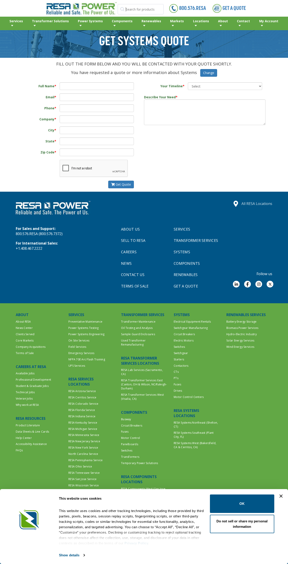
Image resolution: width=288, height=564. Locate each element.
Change (208, 73)
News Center (24, 328)
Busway (126, 419)
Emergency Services (81, 353)
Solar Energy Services (240, 340)
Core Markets (25, 340)
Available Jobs (25, 373)
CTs (176, 372)
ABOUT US (130, 229)
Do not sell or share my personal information (242, 523)
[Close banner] (281, 496)
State (49, 141)
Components (122, 21)
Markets (177, 21)
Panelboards (129, 444)
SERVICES (182, 229)
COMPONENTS (187, 263)
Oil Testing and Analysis (137, 328)
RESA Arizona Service (82, 391)
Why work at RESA (27, 405)
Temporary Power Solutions (139, 463)
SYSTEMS (182, 251)
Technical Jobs (25, 392)
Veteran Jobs (24, 398)
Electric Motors (184, 340)
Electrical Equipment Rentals (192, 322)
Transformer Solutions (50, 21)
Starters (179, 359)
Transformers (130, 457)
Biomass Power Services (242, 328)
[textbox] (141, 9)
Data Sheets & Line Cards (32, 432)
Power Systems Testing (83, 328)
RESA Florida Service (81, 410)
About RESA (23, 322)
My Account (268, 21)
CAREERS (129, 251)
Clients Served (25, 334)
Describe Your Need (160, 97)
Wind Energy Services (240, 347)
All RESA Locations (256, 203)
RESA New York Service (83, 447)
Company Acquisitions (30, 347)
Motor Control (130, 438)
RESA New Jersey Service (84, 441)
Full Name (46, 86)
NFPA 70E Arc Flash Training (86, 359)
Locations (201, 21)
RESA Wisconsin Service (83, 485)
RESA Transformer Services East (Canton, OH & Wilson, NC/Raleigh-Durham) (144, 384)
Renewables (151, 21)
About (223, 21)
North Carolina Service (83, 454)
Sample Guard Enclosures (138, 334)
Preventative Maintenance (85, 322)
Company (46, 119)
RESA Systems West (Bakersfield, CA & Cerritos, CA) (195, 445)
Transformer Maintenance (138, 322)
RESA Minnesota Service (83, 435)
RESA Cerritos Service (82, 397)
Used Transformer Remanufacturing (133, 342)
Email (50, 97)
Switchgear (181, 353)
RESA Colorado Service (83, 404)
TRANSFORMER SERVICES (196, 240)
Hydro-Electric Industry (241, 334)
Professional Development (33, 380)
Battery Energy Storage (241, 322)
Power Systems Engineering (86, 334)
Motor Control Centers (189, 397)
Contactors (181, 366)
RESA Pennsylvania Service (85, 460)
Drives (178, 391)
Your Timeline (171, 86)
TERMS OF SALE (134, 286)
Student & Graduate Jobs (32, 386)
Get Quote (123, 184)
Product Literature (28, 425)
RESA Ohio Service (80, 466)
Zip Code (47, 152)
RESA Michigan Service (82, 429)
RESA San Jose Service (82, 479)
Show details (69, 555)
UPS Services (76, 366)
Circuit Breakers (131, 425)
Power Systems (90, 21)
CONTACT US (133, 274)
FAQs (19, 450)
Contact (243, 21)
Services (16, 21)
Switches (126, 450)
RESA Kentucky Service (82, 423)
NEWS (126, 263)
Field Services (77, 347)
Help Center (24, 438)
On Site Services (78, 340)
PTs (176, 378)
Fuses (124, 432)
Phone (49, 108)
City (51, 130)
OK (242, 504)
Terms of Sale (25, 353)
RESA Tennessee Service (84, 473)
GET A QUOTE (186, 286)
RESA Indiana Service (81, 416)
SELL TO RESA (133, 240)
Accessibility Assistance (31, 444)
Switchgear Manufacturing (191, 328)
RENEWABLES (186, 274)
